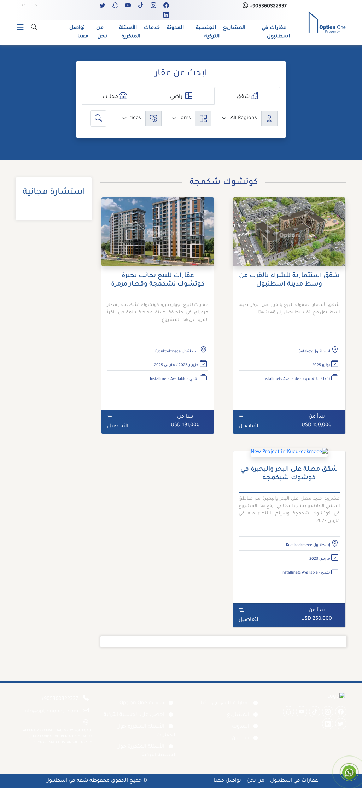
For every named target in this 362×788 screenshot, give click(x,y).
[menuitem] (34, 6)
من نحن (101, 32)
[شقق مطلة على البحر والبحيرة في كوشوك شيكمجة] (289, 455)
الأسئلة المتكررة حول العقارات (146, 731)
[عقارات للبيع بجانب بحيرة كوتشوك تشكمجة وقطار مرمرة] (157, 235)
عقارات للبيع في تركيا (224, 703)
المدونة (175, 28)
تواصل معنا (78, 32)
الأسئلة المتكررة (129, 32)
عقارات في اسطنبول (276, 32)
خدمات (152, 28)
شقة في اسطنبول (66, 781)
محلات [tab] (111, 97)
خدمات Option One (141, 703)
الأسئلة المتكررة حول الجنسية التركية (146, 751)
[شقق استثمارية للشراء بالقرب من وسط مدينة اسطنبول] (289, 235)
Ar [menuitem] (23, 6)
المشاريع (234, 28)
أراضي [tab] (177, 97)
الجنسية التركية (208, 32)
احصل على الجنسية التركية (134, 715)
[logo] (327, 23)
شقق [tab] (244, 97)
